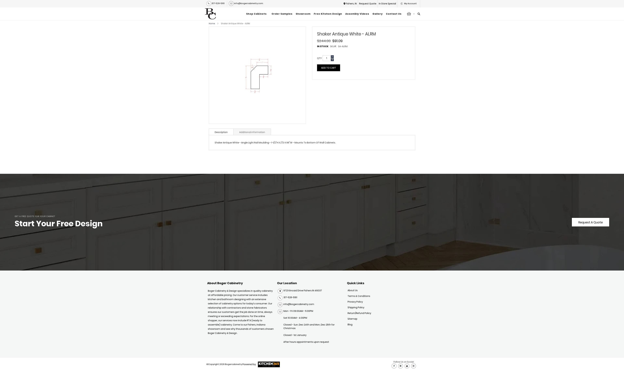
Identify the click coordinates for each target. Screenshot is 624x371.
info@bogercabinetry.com (248, 3)
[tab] (221, 132)
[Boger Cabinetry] (210, 13)
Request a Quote (590, 222)
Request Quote (367, 3)
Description (221, 132)
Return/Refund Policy (359, 313)
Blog (350, 324)
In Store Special (387, 3)
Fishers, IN (351, 3)
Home (212, 23)
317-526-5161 (218, 3)
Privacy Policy (355, 301)
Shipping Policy (356, 307)
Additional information (252, 132)
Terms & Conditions (359, 296)
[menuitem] (257, 13)
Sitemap (352, 318)
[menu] (324, 13)
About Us (353, 290)
